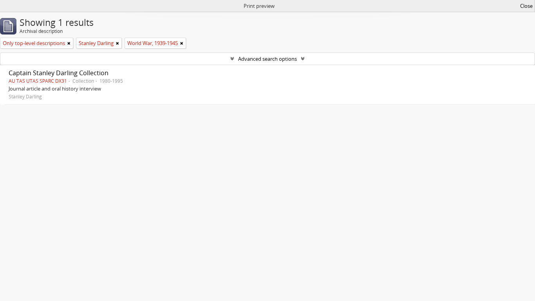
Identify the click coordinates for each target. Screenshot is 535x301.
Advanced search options (267, 58)
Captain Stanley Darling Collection (58, 73)
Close (526, 5)
